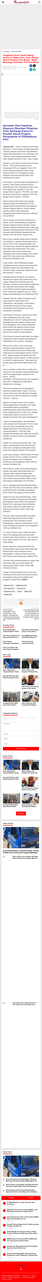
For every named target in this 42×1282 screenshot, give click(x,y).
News (4, 69)
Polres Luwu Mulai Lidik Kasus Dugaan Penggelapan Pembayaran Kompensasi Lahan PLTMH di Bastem (11, 648)
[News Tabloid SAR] (21, 2)
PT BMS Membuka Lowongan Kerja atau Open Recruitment (21, 1203)
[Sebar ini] (30, 65)
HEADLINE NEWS (7, 67)
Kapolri (19, 591)
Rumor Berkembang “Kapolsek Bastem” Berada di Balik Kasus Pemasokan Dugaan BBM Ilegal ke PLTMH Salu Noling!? (11, 630)
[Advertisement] (21, 26)
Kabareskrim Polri (9, 591)
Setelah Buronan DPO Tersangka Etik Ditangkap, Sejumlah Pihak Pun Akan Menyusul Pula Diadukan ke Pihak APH (22, 1191)
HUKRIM (14, 67)
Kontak (3, 1277)
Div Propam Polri (9, 588)
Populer (11, 1197)
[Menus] (3, 2)
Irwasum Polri (21, 588)
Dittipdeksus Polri (21, 585)
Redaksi (34, 1276)
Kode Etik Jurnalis (6, 1279)
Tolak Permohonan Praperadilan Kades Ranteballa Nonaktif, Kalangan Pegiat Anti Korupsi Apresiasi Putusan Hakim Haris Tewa (30, 642)
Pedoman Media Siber (14, 1277)
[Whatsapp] (34, 69)
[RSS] (21, 603)
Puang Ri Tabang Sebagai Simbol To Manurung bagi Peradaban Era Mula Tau (23, 1225)
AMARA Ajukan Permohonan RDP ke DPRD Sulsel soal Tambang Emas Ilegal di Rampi (22, 1239)
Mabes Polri (28, 591)
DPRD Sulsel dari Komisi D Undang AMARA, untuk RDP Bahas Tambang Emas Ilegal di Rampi (22, 1210)
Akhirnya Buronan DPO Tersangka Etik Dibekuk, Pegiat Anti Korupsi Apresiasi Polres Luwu (29, 704)
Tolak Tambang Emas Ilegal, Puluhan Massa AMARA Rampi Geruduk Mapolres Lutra (23, 1218)
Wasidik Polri (8, 594)
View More (21, 813)
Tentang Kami (26, 1276)
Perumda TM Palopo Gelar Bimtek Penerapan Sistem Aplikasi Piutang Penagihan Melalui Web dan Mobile (11, 676)
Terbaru (30, 1197)
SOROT (8, 69)
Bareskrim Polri (8, 585)
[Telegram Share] (30, 69)
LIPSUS (19, 67)
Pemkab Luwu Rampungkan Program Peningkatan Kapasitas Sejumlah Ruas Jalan (22, 1247)
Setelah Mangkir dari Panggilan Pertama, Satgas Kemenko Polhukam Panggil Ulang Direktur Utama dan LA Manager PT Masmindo (22, 1232)
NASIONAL (24, 67)
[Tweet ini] (34, 65)
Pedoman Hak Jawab (28, 1277)
